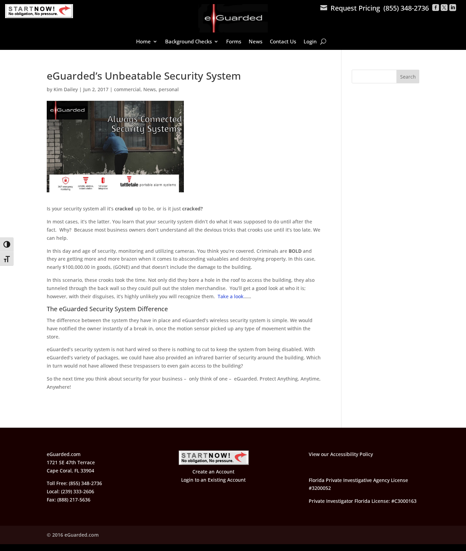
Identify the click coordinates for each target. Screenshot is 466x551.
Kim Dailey (66, 89)
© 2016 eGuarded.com (73, 535)
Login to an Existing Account (213, 480)
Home (143, 42)
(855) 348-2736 (406, 8)
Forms (233, 42)
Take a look (231, 296)
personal (169, 89)
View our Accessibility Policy (341, 454)
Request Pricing (350, 8)
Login (310, 42)
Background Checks (188, 42)
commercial (127, 89)
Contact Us (283, 42)
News (255, 42)
